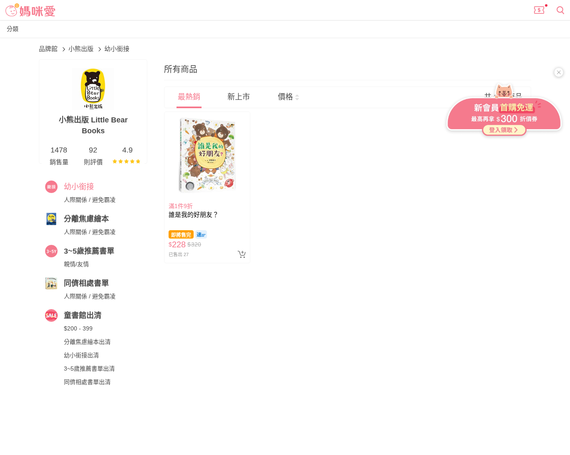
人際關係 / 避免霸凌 (90, 199)
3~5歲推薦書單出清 (89, 368)
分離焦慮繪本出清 (87, 341)
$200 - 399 (78, 328)
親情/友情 (76, 264)
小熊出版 (81, 48)
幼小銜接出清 (81, 355)
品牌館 (49, 48)
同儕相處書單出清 (87, 382)
